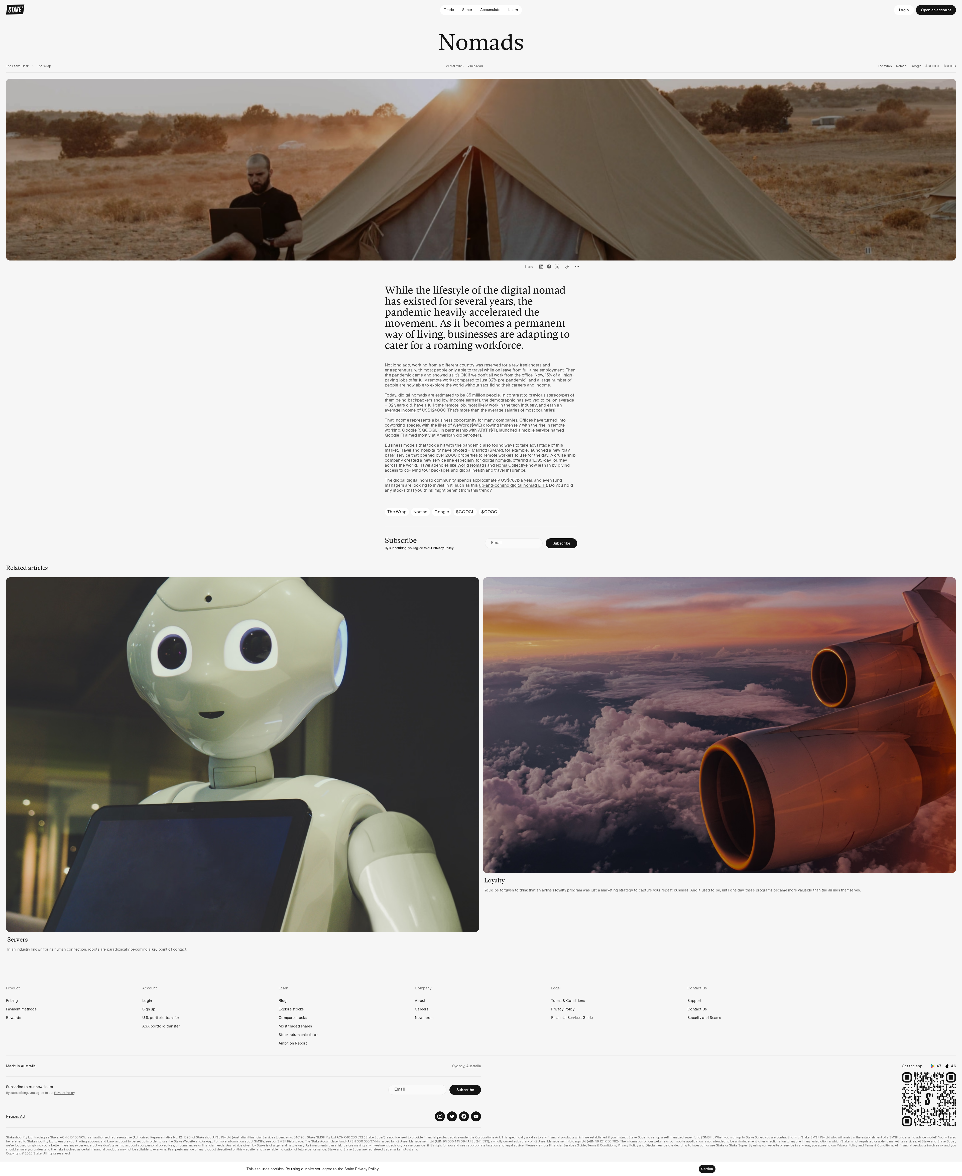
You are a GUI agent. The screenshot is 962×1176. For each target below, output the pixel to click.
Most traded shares (295, 1026)
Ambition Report (293, 1043)
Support (694, 1001)
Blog (283, 1001)
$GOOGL (932, 66)
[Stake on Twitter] (452, 1116)
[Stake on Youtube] (476, 1116)
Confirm (707, 1169)
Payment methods (21, 1009)
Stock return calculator (298, 1035)
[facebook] (549, 266)
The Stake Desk (17, 66)
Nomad (901, 66)
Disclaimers (654, 1145)
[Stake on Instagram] (440, 1116)
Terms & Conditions (568, 1001)
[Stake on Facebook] (464, 1116)
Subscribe (561, 543)
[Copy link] (567, 266)
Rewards (13, 1018)
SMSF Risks (286, 1141)
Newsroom (424, 1018)
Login (904, 10)
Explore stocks (291, 1009)
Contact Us (697, 1009)
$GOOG (950, 66)
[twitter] (557, 266)
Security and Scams (704, 1018)
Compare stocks (293, 1018)
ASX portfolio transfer (161, 1026)
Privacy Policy (563, 1009)
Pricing (12, 1001)
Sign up (148, 1009)
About (420, 1001)
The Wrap (44, 66)
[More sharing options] (577, 266)
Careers (421, 1009)
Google (916, 66)
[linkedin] (541, 266)
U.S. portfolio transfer (160, 1018)
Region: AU (15, 1116)
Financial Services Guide (572, 1018)
